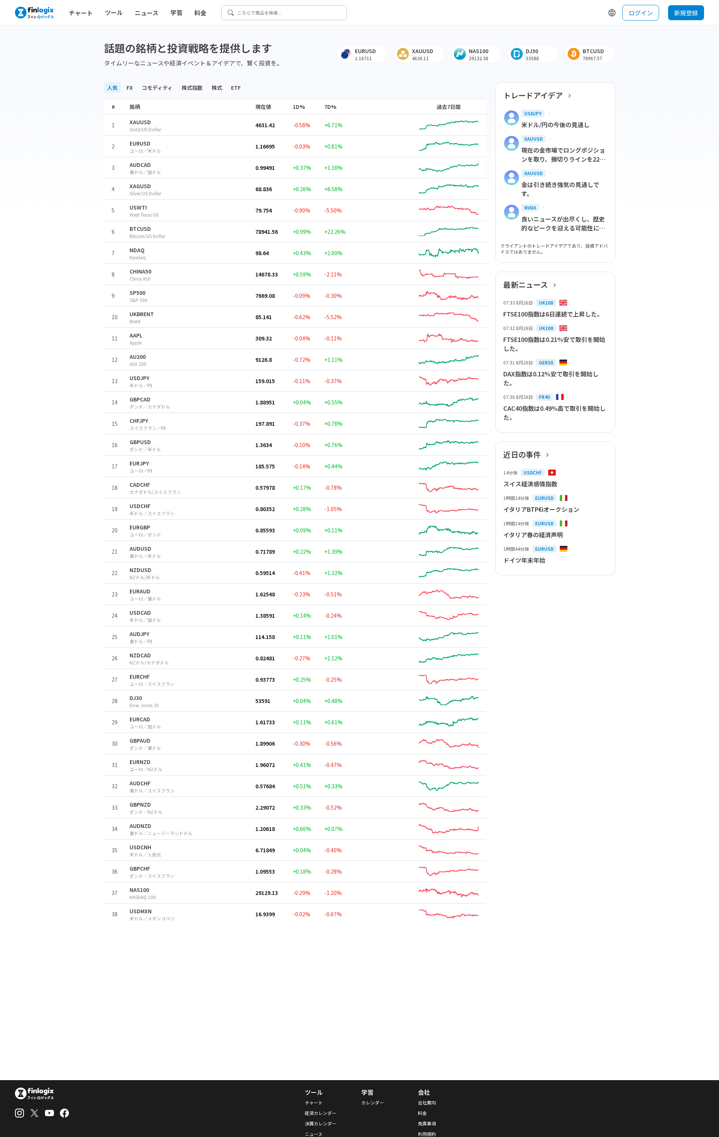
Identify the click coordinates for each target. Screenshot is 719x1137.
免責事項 (427, 1124)
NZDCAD (140, 655)
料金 (200, 12)
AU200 (138, 356)
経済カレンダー (320, 1113)
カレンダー (372, 1103)
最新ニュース (525, 284)
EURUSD (140, 143)
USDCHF (140, 506)
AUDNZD (140, 825)
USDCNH (140, 847)
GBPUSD (140, 442)
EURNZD (140, 761)
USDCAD (140, 612)
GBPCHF (140, 868)
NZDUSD (140, 570)
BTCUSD (140, 228)
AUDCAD (140, 164)
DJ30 (136, 698)
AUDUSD (140, 548)
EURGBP (140, 527)
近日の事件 (522, 454)
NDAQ (137, 250)
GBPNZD (140, 804)
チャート (81, 12)
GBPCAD (140, 399)
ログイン (641, 12)
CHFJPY (139, 420)
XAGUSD (140, 186)
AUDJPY (139, 634)
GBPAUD (140, 740)
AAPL (136, 335)
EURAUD (140, 591)
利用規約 (427, 1134)
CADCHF (140, 484)
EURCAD (140, 719)
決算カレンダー (320, 1124)
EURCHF (140, 676)
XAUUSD (140, 122)
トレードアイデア (533, 95)
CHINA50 (140, 271)
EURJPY (139, 463)
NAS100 (139, 889)
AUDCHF (140, 783)
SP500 (137, 292)
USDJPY (139, 378)
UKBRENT (142, 314)
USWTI (138, 207)
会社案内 (427, 1103)
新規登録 (686, 12)
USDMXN (141, 911)
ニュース (146, 12)
